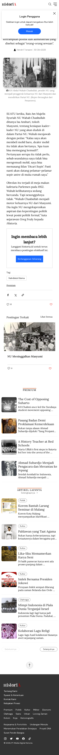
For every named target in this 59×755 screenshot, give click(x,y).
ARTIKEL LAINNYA (29, 489)
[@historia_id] (11, 738)
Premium (11, 285)
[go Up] (29, 665)
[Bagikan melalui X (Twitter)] (15, 295)
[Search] (50, 4)
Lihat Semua (46, 316)
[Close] (54, 13)
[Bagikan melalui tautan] (22, 295)
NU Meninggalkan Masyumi (25, 356)
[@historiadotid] (17, 738)
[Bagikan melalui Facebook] (8, 295)
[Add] (29, 72)
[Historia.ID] (9, 4)
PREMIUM (29, 389)
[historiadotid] (5, 738)
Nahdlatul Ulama (16, 278)
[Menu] (55, 4)
